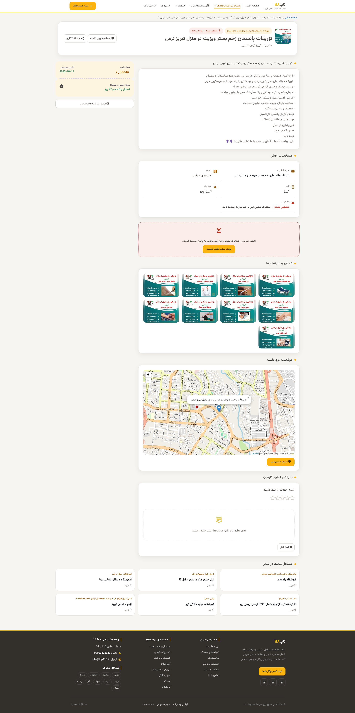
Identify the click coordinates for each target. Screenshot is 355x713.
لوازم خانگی (164, 675)
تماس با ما (213, 675)
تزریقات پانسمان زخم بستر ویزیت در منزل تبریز (259, 18)
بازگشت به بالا (77, 704)
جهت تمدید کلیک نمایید (219, 249)
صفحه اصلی (291, 18)
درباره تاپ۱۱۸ (212, 646)
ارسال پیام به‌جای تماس (93, 104)
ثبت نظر (285, 547)
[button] (219, 408)
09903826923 (102, 653)
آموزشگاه (165, 664)
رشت (79, 681)
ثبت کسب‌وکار (81, 6)
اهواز (98, 681)
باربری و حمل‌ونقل (160, 670)
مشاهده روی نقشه (100, 38)
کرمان (116, 688)
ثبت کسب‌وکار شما (272, 671)
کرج (107, 681)
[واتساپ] (264, 682)
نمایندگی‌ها (213, 658)
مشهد (106, 675)
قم (88, 681)
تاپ (275, 6)
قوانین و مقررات (180, 704)
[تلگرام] (273, 682)
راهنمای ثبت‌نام (211, 664)
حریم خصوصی (163, 704)
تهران (116, 675)
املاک (167, 681)
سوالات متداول (211, 670)
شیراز (82, 675)
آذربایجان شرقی (224, 18)
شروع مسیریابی (279, 462)
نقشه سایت (148, 704)
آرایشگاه (166, 687)
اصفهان (93, 675)
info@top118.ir (101, 659)
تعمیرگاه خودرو (162, 652)
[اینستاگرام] (281, 682)
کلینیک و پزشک (162, 658)
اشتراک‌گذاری (73, 38)
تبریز (117, 681)
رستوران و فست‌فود (160, 646)
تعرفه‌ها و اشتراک (210, 652)
